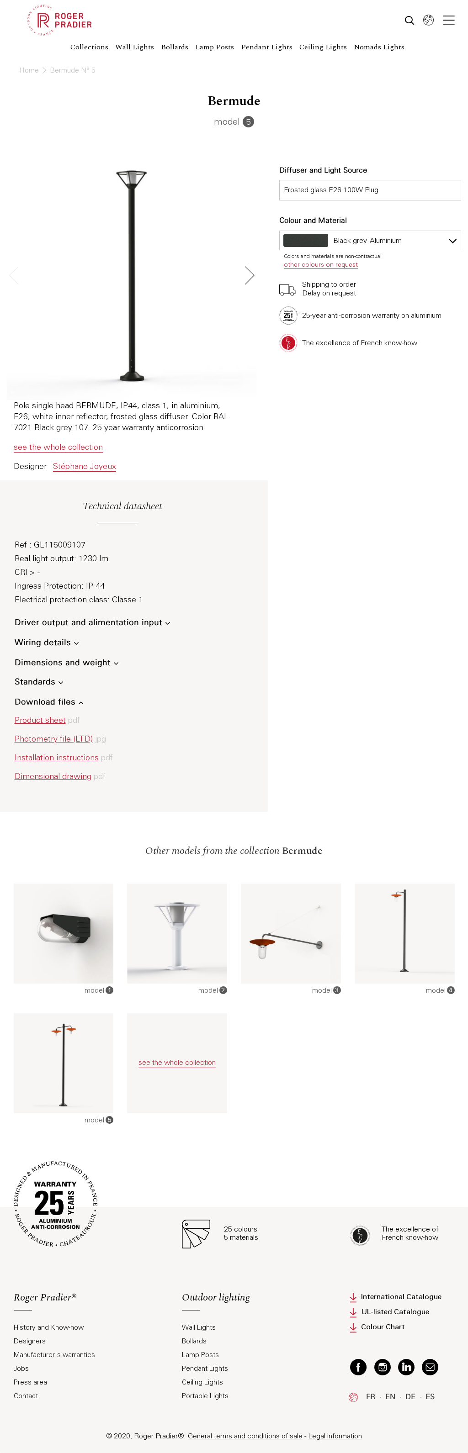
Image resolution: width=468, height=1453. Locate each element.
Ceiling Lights (202, 1382)
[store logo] (59, 20)
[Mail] (430, 1366)
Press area (30, 1382)
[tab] (91, 1302)
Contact (26, 1396)
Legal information (335, 1436)
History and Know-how (49, 1327)
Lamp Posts (200, 1355)
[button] (428, 20)
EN (390, 1397)
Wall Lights (199, 1327)
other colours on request (321, 264)
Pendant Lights (205, 1368)
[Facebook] (358, 1366)
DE (410, 1397)
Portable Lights (205, 1396)
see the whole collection (58, 447)
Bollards (194, 1341)
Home (30, 70)
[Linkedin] (406, 1366)
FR (370, 1397)
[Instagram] (382, 1366)
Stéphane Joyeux (84, 466)
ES (430, 1397)
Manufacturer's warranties (54, 1355)
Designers (30, 1341)
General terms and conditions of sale (245, 1436)
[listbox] (370, 240)
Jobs (21, 1368)
